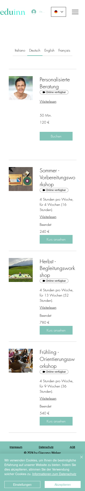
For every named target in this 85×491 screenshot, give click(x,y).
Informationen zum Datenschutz (54, 474)
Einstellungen (22, 484)
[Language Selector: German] (58, 12)
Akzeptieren (62, 484)
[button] (56, 136)
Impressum (16, 447)
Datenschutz (46, 447)
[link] (20, 50)
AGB (72, 447)
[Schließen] (79, 459)
